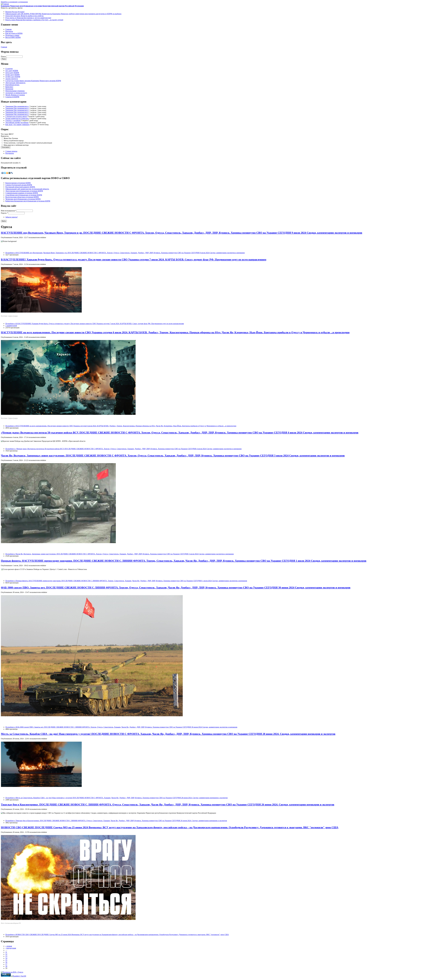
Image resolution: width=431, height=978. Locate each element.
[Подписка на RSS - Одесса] (12, 972)
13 (6, 956)
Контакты (9, 31)
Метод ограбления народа (14, 141)
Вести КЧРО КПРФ (13, 37)
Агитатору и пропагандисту (16, 93)
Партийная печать (12, 85)
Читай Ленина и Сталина (15, 95)
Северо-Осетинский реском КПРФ (18, 185)
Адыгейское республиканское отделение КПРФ (23, 195)
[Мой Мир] (9, 172)
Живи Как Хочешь (11, 138)
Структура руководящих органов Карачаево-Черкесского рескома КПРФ (33, 81)
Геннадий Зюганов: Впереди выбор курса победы (24, 16)
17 (6, 964)
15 (6, 960)
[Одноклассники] (7, 172)
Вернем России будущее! (14, 12)
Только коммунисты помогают (17, 118)
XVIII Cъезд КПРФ (12, 77)
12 (6, 954)
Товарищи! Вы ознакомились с (17, 106)
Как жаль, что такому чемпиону (17, 124)
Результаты (9, 153)
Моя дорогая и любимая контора (16, 145)
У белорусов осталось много (16, 116)
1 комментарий (11, 326)
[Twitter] (5, 172)
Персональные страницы (15, 91)
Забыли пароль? (11, 217)
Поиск (3, 56)
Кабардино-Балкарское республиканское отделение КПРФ (27, 201)
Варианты (5, 136)
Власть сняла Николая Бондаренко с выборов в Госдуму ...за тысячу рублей (34, 20)
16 (6, 962)
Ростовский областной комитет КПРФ (20, 187)
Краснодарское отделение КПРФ (18, 183)
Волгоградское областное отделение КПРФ (22, 197)
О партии (9, 69)
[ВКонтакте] (2, 172)
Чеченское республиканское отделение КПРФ (23, 199)
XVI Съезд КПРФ (12, 73)
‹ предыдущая (10, 948)
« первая (8, 946)
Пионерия (9, 89)
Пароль (4, 213)
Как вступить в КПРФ (14, 33)
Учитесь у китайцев (13, 120)
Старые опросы (11, 151)
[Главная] (5, 4)
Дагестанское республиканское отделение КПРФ (24, 191)
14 (6, 958)
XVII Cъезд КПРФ (12, 75)
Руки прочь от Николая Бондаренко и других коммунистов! (28, 18)
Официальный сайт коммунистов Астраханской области (27, 189)
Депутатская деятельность (15, 83)
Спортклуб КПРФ (12, 97)
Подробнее (125, 253)
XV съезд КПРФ (11, 71)
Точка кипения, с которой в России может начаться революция (28, 143)
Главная (8, 29)
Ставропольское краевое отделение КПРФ (21, 193)
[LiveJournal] (12, 172)
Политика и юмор (12, 35)
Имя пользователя (8, 211)
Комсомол (9, 87)
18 (6, 966)
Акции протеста (11, 79)
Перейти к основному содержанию (14, 2)
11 (6, 952)
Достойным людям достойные (17, 122)
